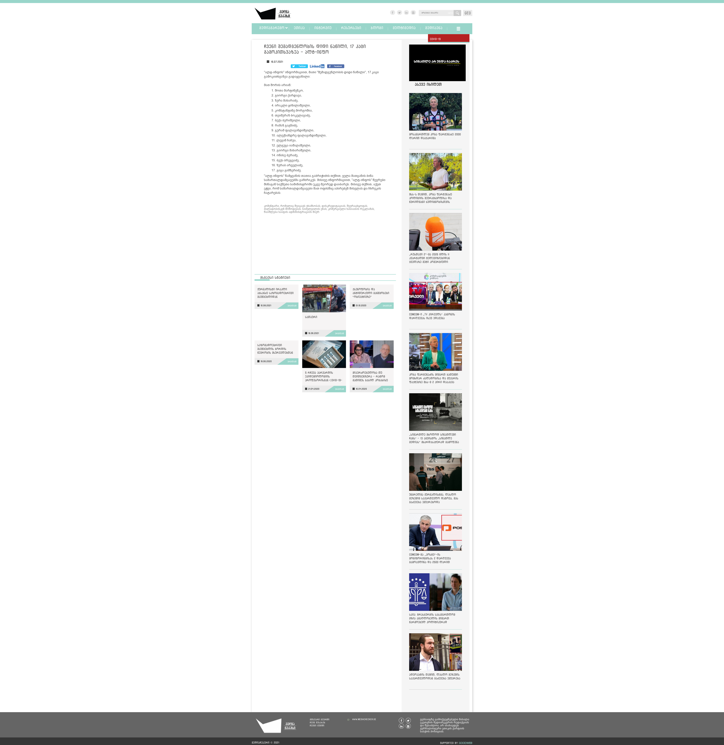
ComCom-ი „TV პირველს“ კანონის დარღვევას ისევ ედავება (432, 316)
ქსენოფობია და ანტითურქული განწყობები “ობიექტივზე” (371, 293)
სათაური (311, 317)
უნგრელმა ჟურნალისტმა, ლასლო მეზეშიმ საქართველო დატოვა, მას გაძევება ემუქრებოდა (433, 498)
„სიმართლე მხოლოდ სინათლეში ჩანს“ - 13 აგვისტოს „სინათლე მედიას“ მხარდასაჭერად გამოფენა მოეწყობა (434, 439)
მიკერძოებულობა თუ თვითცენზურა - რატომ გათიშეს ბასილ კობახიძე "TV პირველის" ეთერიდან (371, 377)
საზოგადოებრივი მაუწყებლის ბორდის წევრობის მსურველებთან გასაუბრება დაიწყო (275, 349)
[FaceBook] (299, 66)
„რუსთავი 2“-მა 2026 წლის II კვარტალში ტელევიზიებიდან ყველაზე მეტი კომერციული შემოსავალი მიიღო (429, 258)
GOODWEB (465, 742)
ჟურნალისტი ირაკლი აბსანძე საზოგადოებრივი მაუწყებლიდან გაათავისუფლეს (275, 293)
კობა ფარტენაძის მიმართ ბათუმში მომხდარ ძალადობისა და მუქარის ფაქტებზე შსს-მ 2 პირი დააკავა (433, 378)
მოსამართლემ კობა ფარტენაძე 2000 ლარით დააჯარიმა (435, 136)
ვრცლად (292, 305)
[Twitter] (317, 66)
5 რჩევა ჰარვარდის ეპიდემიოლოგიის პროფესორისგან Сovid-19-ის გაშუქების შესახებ (323, 377)
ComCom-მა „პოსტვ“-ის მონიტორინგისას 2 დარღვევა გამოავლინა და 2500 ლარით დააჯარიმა (430, 559)
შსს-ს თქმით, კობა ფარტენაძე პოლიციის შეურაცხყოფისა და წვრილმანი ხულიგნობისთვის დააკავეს (430, 198)
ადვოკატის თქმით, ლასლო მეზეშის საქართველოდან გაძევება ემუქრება (434, 676)
